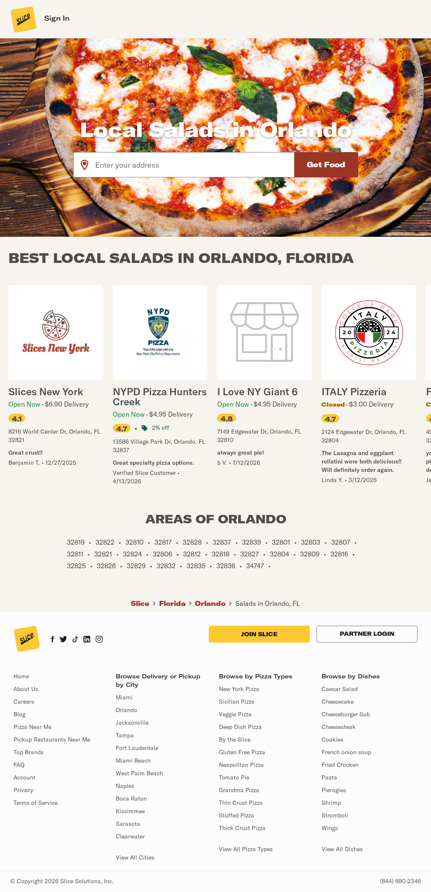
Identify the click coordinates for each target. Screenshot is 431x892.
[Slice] (22, 19)
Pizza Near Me (32, 727)
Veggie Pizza (235, 714)
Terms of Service (35, 802)
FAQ (18, 765)
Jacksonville (132, 722)
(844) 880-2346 (400, 881)
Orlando (210, 603)
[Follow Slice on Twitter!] (63, 640)
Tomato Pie (234, 777)
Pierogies (334, 790)
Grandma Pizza (239, 790)
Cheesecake (338, 701)
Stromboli (335, 815)
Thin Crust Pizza (241, 802)
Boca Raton (131, 798)
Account (24, 777)
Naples (125, 786)
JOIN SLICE (259, 634)
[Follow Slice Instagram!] (99, 640)
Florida (172, 603)
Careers (23, 701)
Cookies (332, 739)
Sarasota (128, 824)
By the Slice (234, 739)
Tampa (125, 735)
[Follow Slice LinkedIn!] (86, 640)
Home (21, 676)
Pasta (329, 777)
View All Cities (135, 857)
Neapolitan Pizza (241, 765)
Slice (140, 603)
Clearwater (130, 836)
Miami (124, 697)
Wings (330, 828)
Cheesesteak (339, 727)
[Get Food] (326, 164)
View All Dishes (342, 849)
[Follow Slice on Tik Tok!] (75, 640)
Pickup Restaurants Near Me (51, 739)
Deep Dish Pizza (240, 727)
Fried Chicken (340, 765)
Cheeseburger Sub (346, 714)
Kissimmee (130, 811)
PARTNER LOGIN (367, 634)
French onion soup (346, 752)
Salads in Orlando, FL (267, 603)
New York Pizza (239, 689)
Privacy (23, 790)
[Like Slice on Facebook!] (52, 640)
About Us (25, 689)
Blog (19, 714)
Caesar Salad (340, 689)
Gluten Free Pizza (242, 752)
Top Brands (28, 752)
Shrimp (331, 802)
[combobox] (195, 165)
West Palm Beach (139, 773)
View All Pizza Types (246, 849)
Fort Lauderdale (137, 748)
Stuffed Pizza (236, 815)
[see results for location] (85, 165)
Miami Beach (133, 760)
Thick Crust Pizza (242, 828)
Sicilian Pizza (237, 701)
